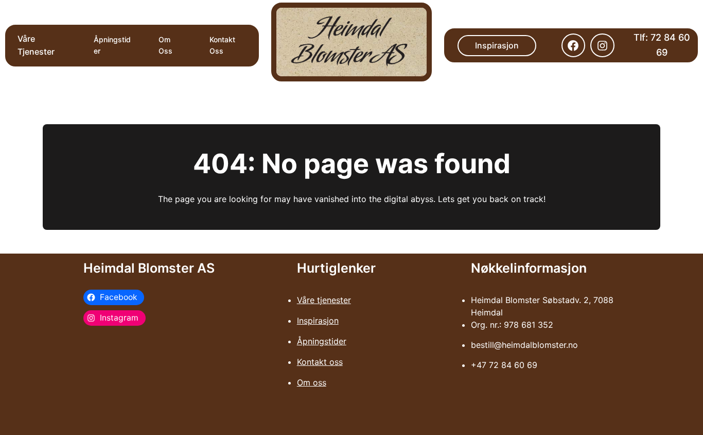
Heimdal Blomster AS (149, 268)
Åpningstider (321, 341)
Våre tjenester (324, 300)
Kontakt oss (320, 362)
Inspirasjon (497, 45)
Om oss (311, 382)
